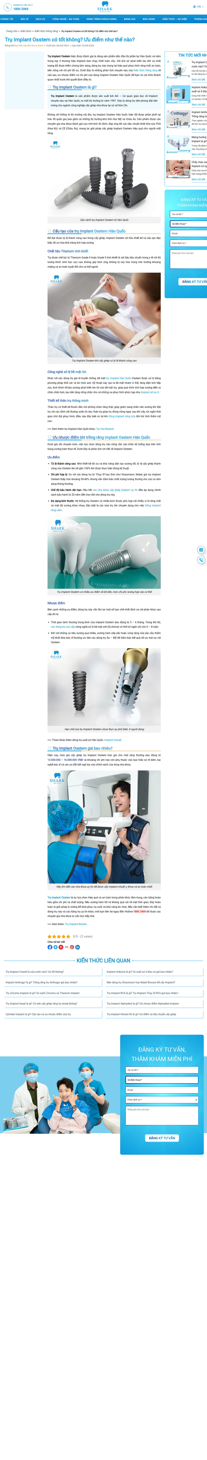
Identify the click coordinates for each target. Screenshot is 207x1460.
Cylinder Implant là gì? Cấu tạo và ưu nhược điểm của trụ (38, 1014)
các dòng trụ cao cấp (63, 626)
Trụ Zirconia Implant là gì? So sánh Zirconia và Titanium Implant (42, 993)
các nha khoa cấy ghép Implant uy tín (115, 490)
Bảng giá (129, 19)
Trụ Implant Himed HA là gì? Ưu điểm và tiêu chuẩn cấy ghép (141, 1014)
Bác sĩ (24, 19)
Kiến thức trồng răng (46, 31)
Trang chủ (11, 31)
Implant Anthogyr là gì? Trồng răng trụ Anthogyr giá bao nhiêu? (41, 982)
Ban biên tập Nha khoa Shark (28, 45)
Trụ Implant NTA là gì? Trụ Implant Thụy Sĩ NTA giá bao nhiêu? (142, 993)
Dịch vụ (40, 19)
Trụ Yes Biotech (105, 428)
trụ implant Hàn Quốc (118, 378)
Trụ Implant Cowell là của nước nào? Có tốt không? (35, 971)
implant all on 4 (150, 392)
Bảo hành (149, 19)
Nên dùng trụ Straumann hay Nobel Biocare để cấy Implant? (141, 982)
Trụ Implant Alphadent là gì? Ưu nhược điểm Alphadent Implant (143, 1003)
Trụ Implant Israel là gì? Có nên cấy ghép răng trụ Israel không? (41, 1003)
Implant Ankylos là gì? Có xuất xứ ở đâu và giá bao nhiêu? (140, 971)
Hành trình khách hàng (102, 19)
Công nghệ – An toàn (65, 19)
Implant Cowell (112, 740)
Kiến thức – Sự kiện (174, 19)
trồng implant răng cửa (122, 416)
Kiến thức (25, 31)
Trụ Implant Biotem (76, 924)
